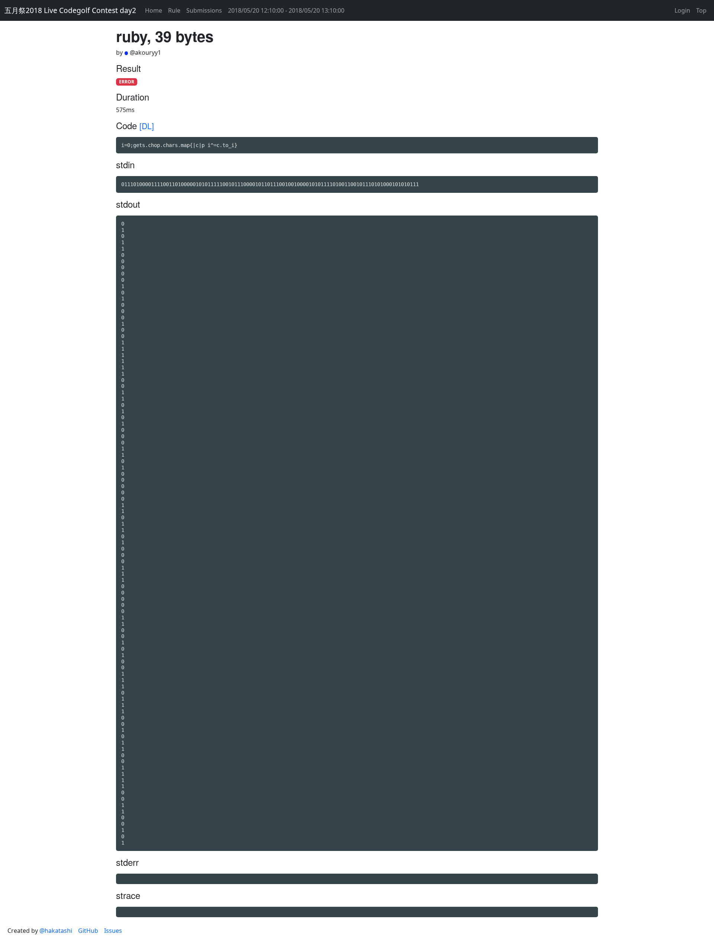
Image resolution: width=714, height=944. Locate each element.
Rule (174, 10)
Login (682, 10)
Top (701, 10)
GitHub (88, 931)
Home (153, 10)
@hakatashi (55, 931)
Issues (113, 931)
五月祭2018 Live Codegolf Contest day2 (70, 10)
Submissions (204, 10)
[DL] (146, 125)
